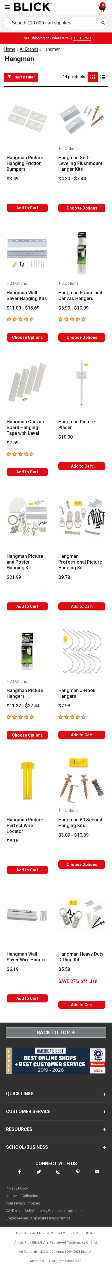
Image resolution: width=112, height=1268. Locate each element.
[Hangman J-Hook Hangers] (81, 651)
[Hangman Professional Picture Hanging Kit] (81, 517)
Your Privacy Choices (23, 1203)
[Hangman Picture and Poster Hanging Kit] (27, 517)
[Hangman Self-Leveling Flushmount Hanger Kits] (81, 118)
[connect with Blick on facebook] (19, 1175)
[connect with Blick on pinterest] (78, 1175)
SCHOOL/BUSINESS (27, 1147)
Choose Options (82, 208)
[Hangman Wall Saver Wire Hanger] (27, 915)
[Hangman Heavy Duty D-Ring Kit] (81, 915)
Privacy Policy (17, 1188)
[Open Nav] (7, 7)
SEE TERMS (82, 38)
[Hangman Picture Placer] (81, 383)
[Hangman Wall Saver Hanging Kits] (27, 253)
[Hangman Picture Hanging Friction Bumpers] (27, 118)
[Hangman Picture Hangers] (27, 651)
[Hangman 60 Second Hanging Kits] (81, 780)
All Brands (29, 49)
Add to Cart (27, 207)
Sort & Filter (25, 77)
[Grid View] (93, 77)
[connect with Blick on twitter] (39, 1175)
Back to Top (53, 1032)
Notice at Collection (22, 1196)
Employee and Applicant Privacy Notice (38, 1218)
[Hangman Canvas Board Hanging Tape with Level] (27, 383)
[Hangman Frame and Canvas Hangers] (81, 253)
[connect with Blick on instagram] (58, 1175)
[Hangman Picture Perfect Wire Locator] (27, 780)
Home (9, 49)
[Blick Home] (33, 7)
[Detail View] (103, 77)
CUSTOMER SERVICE (28, 1111)
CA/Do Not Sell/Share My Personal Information (44, 1211)
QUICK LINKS (20, 1093)
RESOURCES (19, 1129)
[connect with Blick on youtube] (97, 1175)
